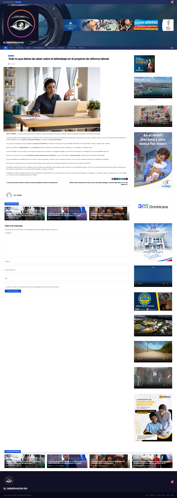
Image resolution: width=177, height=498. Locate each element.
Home (146, 495)
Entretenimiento (39, 47)
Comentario (8, 232)
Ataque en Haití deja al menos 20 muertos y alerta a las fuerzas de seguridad (23, 214)
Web (6, 278)
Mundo (28, 47)
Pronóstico (51, 47)
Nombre (7, 261)
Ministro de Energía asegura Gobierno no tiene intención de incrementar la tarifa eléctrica (65, 215)
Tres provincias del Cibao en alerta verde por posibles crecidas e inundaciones (33, 182)
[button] (169, 48)
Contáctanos (71, 47)
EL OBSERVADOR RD (13, 42)
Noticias (168, 495)
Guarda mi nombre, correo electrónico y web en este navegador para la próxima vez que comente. (33, 287)
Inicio (11, 47)
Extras (81, 47)
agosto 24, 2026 (11, 465)
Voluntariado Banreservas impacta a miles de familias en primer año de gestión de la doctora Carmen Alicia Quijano (151, 463)
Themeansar (28, 495)
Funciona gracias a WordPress (10, 495)
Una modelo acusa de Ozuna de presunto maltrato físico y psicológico (107, 214)
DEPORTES (61, 47)
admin (19, 195)
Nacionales (19, 47)
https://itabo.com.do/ (153, 99)
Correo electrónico (10, 270)
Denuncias (158, 495)
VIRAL (172, 495)
